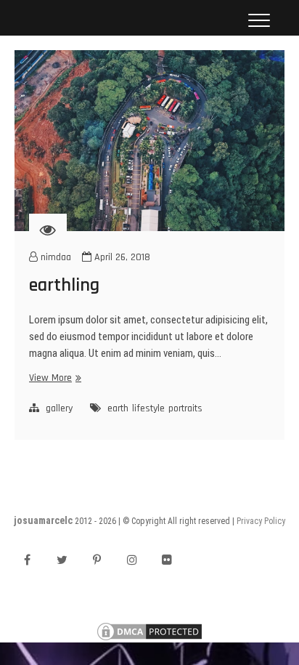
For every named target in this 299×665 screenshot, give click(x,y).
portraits (185, 408)
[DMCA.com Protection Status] (149, 628)
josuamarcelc (43, 520)
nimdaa (54, 257)
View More (53, 377)
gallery (59, 408)
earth (117, 408)
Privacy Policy (261, 521)
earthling (64, 285)
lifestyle (148, 408)
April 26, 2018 (120, 257)
